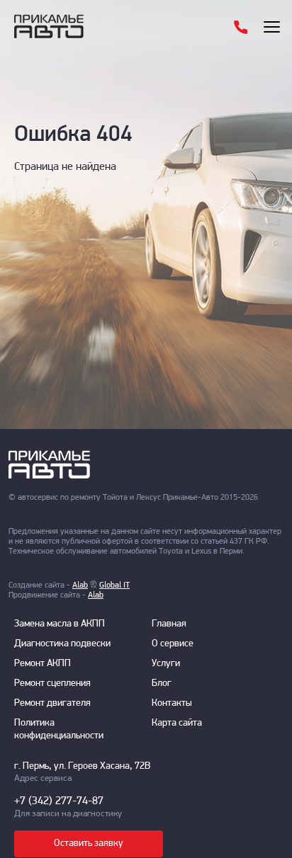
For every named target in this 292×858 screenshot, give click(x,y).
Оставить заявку (88, 843)
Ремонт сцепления (52, 683)
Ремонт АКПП (42, 663)
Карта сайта (177, 723)
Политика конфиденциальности (58, 729)
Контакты (172, 703)
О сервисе (172, 644)
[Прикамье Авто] (77, 26)
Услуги (166, 663)
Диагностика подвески (62, 644)
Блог (162, 683)
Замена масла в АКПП (59, 624)
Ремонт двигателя (52, 703)
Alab (80, 585)
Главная (169, 624)
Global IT (114, 585)
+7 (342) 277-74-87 (58, 801)
